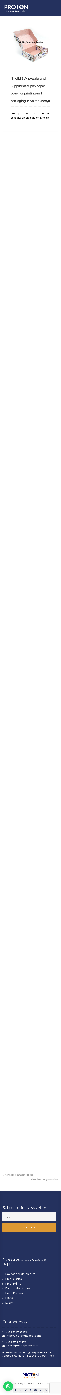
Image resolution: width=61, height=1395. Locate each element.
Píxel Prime (13, 1283)
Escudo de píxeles (17, 1288)
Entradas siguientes (43, 1179)
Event (9, 1302)
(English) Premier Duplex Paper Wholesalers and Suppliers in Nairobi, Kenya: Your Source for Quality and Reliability (30, 325)
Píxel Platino (14, 1293)
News (9, 1297)
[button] (8, 1386)
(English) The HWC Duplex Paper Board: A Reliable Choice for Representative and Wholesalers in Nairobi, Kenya (30, 444)
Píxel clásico (13, 1278)
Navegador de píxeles (20, 1274)
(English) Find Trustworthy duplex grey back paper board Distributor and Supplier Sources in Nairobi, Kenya (30, 1014)
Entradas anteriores (17, 1175)
